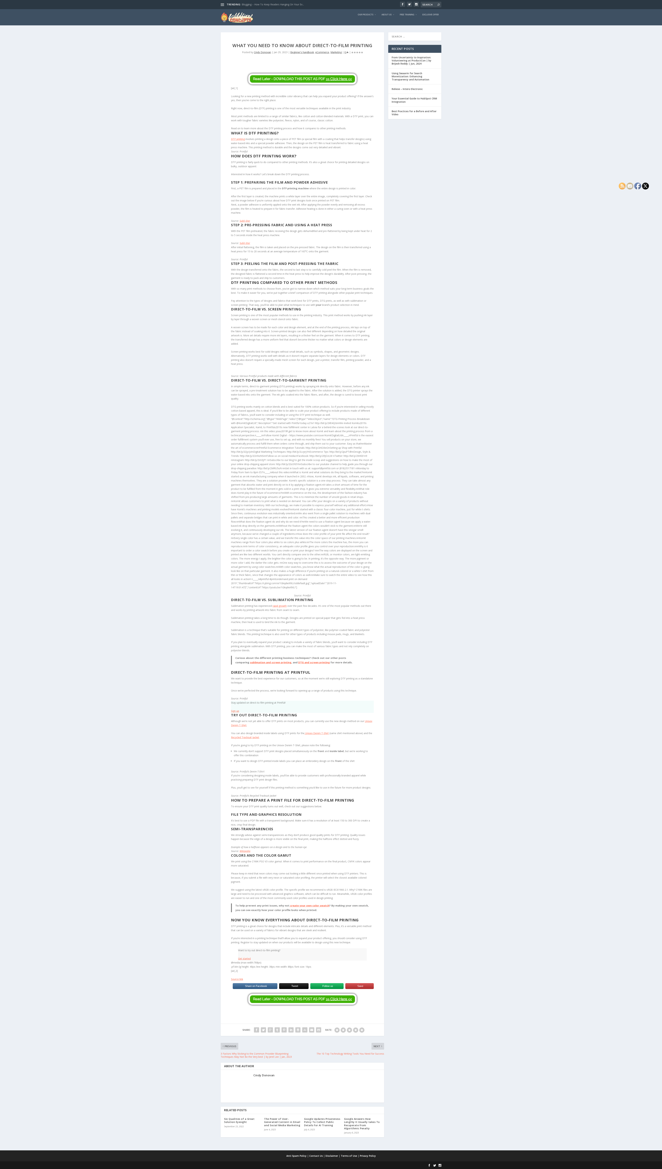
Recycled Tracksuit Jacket (245, 737)
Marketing (336, 52)
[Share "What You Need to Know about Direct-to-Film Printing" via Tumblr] (277, 1029)
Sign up (235, 711)
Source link (237, 979)
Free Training (407, 14)
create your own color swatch (309, 905)
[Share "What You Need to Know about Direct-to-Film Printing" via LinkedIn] (291, 1029)
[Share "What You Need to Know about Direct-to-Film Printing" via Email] (311, 1029)
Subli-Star (245, 220)
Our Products (365, 14)
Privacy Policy (368, 1155)
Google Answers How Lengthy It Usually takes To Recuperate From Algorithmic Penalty (362, 1123)
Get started (244, 958)
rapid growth (280, 605)
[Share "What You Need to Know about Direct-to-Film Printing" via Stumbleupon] (304, 1029)
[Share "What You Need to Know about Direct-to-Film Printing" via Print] (318, 1029)
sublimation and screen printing (270, 662)
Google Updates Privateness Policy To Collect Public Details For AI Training (322, 1122)
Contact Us (316, 1155)
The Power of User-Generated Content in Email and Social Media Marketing (282, 1122)
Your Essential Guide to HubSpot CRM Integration (414, 100)
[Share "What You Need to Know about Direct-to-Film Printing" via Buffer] (297, 1029)
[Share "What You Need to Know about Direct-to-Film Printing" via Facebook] (256, 1029)
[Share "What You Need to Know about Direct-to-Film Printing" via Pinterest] (284, 1029)
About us (387, 14)
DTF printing (238, 139)
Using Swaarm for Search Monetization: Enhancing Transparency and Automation (410, 76)
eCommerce (322, 52)
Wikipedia (245, 851)
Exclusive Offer (430, 14)
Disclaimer (331, 1155)
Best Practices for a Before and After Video (414, 113)
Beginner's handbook (302, 52)
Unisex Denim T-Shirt (316, 733)
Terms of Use (349, 1155)
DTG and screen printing (314, 662)
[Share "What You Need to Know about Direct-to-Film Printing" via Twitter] (263, 1029)
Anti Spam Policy (296, 1155)
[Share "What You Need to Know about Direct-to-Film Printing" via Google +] (270, 1029)
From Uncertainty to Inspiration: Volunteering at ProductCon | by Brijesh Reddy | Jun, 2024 (411, 60)
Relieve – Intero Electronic (407, 89)
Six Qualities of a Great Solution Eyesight (239, 1120)
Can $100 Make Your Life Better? (260, 4)
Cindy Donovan (262, 52)
